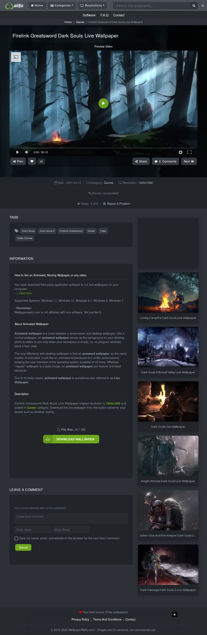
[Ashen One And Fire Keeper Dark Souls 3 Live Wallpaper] (168, 510)
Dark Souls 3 (47, 230)
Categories (62, 5)
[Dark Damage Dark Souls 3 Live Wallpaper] (168, 565)
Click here (25, 293)
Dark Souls (28, 230)
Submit (23, 547)
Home (38, 5)
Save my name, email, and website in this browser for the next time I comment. (69, 538)
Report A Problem (118, 204)
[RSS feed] (203, 5)
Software (89, 15)
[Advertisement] (88, 456)
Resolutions (93, 5)
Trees (103, 230)
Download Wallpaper (75, 439)
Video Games (24, 238)
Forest (91, 230)
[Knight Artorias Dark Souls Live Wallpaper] (168, 456)
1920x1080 (145, 183)
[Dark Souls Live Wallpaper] (168, 401)
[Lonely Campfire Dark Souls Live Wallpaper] (168, 292)
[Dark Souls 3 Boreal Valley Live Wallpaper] (168, 347)
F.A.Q (104, 15)
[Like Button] (32, 161)
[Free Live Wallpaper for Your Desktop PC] (14, 5)
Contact (118, 15)
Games (80, 22)
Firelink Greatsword (71, 230)
